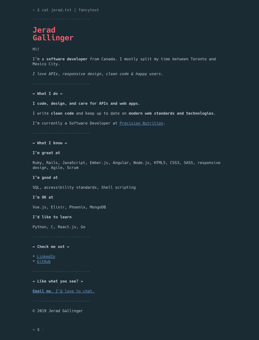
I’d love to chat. (63, 291)
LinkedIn (46, 256)
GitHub (44, 261)
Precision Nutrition (141, 123)
